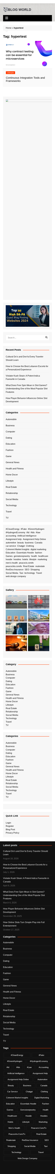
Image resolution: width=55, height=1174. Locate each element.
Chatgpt (21, 546)
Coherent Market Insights (17, 549)
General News (12, 462)
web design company (16, 576)
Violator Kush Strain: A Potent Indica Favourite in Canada (23, 377)
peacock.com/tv (26, 563)
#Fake (24, 529)
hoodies (17, 559)
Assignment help (14, 539)
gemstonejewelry (22, 556)
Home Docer (12, 475)
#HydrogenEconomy (15, 532)
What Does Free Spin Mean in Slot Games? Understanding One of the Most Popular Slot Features (26, 388)
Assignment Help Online (34, 539)
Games (9, 556)
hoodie (9, 559)
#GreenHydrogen (36, 529)
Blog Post (10, 829)
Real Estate (11, 487)
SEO (27, 569)
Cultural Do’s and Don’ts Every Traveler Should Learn (24, 358)
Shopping (35, 569)
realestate (40, 566)
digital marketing (38, 549)
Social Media (12, 499)
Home (8, 28)
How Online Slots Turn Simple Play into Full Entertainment (24, 924)
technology (29, 573)
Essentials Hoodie (25, 553)
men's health (12, 563)
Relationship (12, 493)
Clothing (30, 546)
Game (8, 456)
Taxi (21, 573)
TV (7, 518)
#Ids (33, 532)
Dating (9, 438)
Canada (38, 543)
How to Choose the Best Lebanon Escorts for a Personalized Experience (27, 368)
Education (10, 444)
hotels (25, 559)
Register (10, 826)
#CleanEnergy (12, 529)
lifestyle (32, 559)
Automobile (11, 419)
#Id (27, 532)
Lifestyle (10, 73)
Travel (9, 511)
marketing (42, 559)
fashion (38, 553)
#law (38, 532)
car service (11, 546)
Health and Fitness (15, 468)
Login (8, 823)
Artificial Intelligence (26, 536)
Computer (10, 431)
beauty (20, 543)
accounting (11, 536)
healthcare (43, 556)
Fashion (9, 450)
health (34, 556)
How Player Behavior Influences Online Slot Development (26, 400)
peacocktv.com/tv (14, 566)
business (29, 543)
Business (10, 425)
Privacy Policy (12, 833)
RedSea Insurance (14, 569)
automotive (11, 543)
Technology (11, 505)
